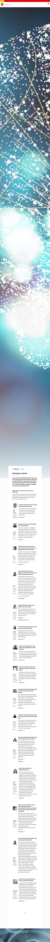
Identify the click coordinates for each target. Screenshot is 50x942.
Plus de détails (21, 598)
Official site (20, 761)
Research (22, 469)
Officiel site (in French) (23, 620)
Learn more (21, 517)
